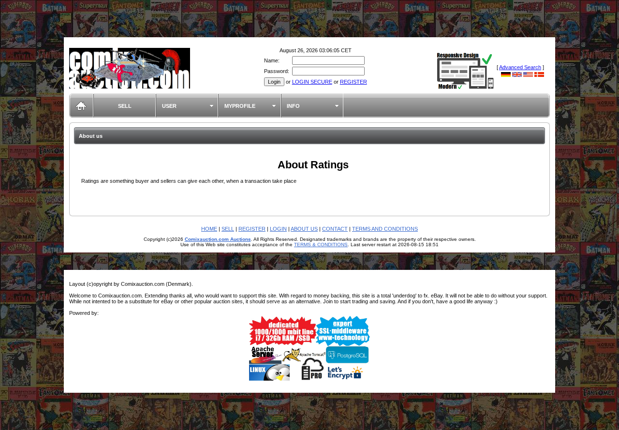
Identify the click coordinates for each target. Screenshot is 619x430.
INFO (293, 106)
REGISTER (353, 82)
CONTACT (335, 229)
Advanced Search (520, 67)
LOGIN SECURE (312, 82)
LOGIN (278, 229)
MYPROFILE (239, 106)
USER (169, 106)
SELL (125, 106)
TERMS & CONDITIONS (321, 244)
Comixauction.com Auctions (218, 239)
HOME (209, 229)
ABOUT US (304, 229)
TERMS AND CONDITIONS (385, 229)
